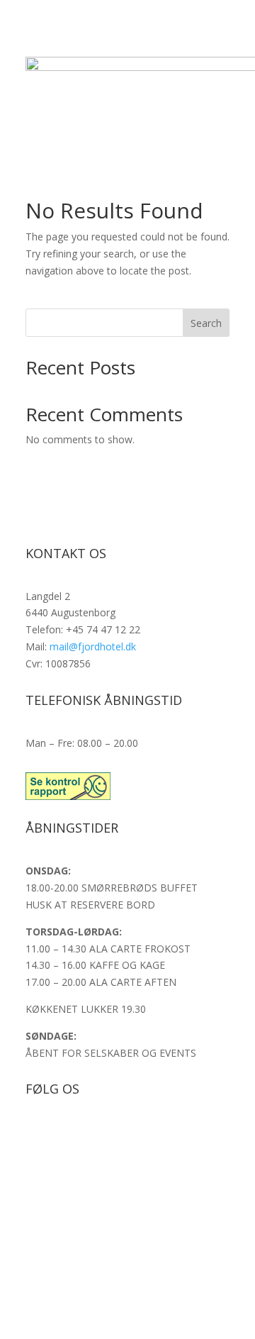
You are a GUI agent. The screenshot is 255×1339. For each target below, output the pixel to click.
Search (206, 323)
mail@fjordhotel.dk (93, 646)
